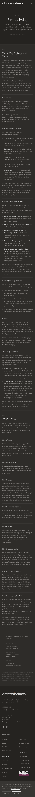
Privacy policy (23, 739)
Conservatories (6, 750)
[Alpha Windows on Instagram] (7, 727)
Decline (6, 793)
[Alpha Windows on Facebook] (3, 727)
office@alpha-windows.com (10, 710)
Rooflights (5, 747)
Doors (4, 743)
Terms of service (24, 743)
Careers (4, 772)
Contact (4, 776)
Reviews (4, 764)
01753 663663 (6, 707)
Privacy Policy (15, 789)
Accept (16, 793)
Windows (5, 739)
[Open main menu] (31, 3)
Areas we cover (7, 768)
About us (5, 761)
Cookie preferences (25, 747)
